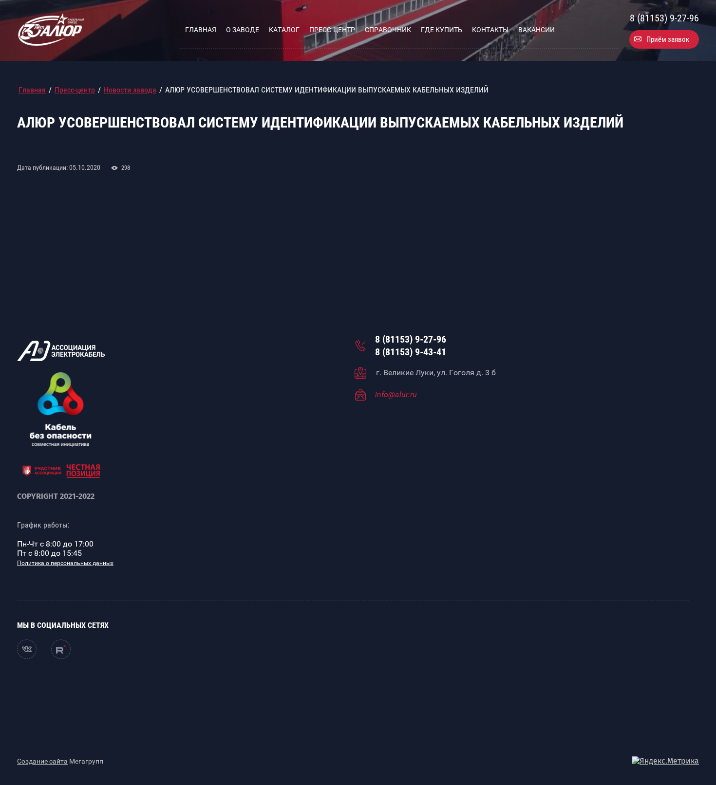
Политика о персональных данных (65, 563)
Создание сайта (42, 761)
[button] (664, 39)
